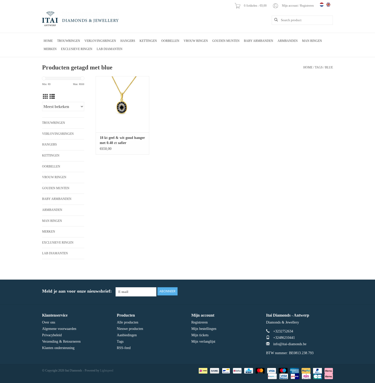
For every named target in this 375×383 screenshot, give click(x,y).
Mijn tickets (199, 335)
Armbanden (288, 41)
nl (322, 5)
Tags (319, 67)
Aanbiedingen (127, 335)
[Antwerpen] (80, 19)
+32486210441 (284, 338)
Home (48, 41)
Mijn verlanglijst (203, 341)
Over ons (48, 322)
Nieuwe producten (130, 329)
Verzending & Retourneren (61, 341)
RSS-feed (124, 348)
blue (329, 67)
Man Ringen (312, 41)
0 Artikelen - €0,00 (255, 5)
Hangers (127, 41)
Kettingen (148, 41)
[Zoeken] (274, 20)
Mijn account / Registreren (298, 5)
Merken (50, 49)
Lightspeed (106, 370)
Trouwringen (68, 41)
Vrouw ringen (196, 41)
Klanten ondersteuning (58, 348)
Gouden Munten (226, 41)
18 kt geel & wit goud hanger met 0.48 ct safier (122, 140)
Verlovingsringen (100, 41)
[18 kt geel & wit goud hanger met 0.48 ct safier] (122, 104)
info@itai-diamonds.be (289, 344)
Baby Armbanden (258, 41)
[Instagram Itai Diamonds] (329, 291)
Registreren (199, 322)
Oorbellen (170, 41)
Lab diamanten (109, 49)
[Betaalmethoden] (202, 370)
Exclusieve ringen (76, 49)
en (328, 5)
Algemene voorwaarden (59, 329)
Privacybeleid (52, 335)
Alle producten (127, 322)
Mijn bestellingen (203, 329)
